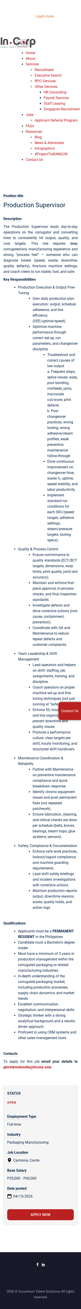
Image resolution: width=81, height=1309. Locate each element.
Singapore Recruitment (62, 109)
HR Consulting (55, 92)
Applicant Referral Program (56, 120)
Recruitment (44, 70)
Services (32, 64)
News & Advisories (49, 143)
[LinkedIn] (43, 1264)
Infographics (45, 148)
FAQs (30, 126)
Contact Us (34, 160)
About (30, 58)
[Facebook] (37, 1264)
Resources (34, 131)
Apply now (40, 1215)
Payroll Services (56, 98)
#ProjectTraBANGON (51, 154)
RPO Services (45, 81)
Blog (38, 137)
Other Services (46, 86)
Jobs (30, 115)
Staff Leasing (54, 103)
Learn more (44, 16)
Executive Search (48, 75)
